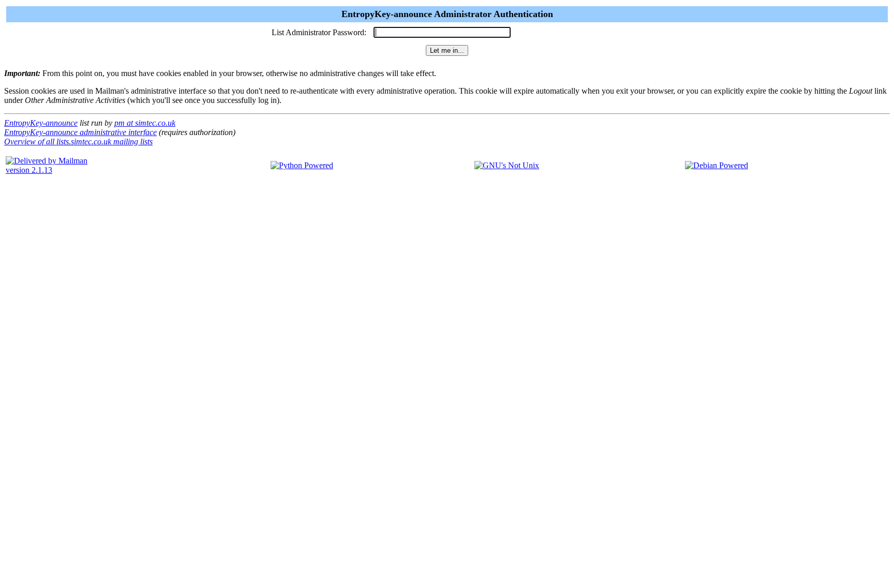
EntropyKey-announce (41, 122)
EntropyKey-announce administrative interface (80, 132)
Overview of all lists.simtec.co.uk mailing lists (78, 141)
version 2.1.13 (29, 170)
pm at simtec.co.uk (144, 122)
